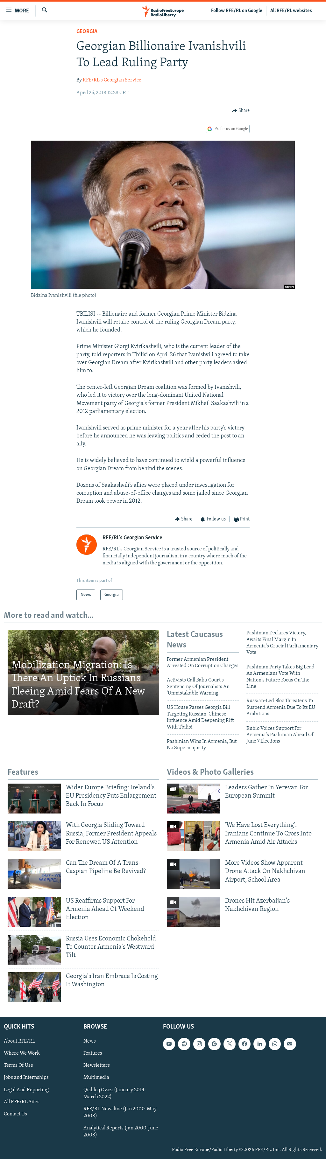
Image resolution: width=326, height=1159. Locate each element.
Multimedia (96, 1077)
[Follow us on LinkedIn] (259, 1044)
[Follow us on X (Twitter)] (229, 1044)
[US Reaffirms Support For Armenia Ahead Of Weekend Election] (34, 912)
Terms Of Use (18, 1065)
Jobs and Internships (26, 1077)
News (89, 1041)
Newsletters (96, 1065)
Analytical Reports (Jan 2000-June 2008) (120, 1132)
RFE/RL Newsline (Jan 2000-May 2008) (120, 1113)
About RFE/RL (19, 1041)
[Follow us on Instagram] (199, 1044)
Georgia (86, 32)
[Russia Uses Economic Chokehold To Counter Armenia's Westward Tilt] (34, 950)
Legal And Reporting (26, 1089)
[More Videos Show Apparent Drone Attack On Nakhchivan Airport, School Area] (193, 874)
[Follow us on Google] (214, 1044)
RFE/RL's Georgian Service (112, 80)
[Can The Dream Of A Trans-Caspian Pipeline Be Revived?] (34, 874)
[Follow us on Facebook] (244, 1044)
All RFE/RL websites (291, 10)
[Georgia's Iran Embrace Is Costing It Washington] (34, 987)
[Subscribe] (290, 1044)
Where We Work (22, 1053)
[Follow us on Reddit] (184, 1044)
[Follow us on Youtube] (169, 1044)
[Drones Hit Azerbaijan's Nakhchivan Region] (193, 912)
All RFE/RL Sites (21, 1102)
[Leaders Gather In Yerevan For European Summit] (193, 798)
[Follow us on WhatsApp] (275, 1044)
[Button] (241, 111)
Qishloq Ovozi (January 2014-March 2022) (114, 1093)
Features (92, 1053)
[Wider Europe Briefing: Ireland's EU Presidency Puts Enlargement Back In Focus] (34, 798)
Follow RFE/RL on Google (236, 10)
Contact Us (15, 1114)
